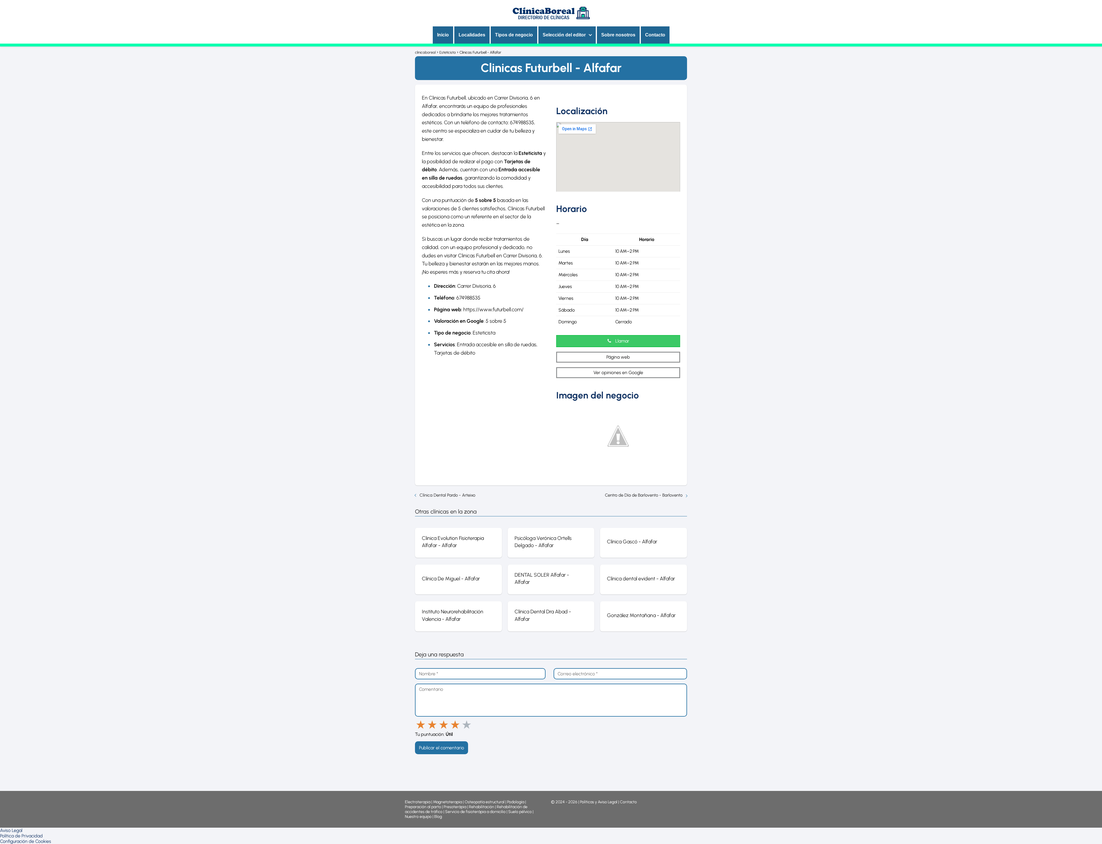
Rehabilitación (482, 806)
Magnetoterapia (448, 802)
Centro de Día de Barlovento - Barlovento (643, 495)
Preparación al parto (423, 806)
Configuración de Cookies (25, 841)
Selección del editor (564, 34)
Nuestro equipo (418, 816)
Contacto (655, 34)
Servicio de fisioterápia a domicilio (475, 811)
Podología (516, 802)
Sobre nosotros (618, 34)
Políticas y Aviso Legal (599, 802)
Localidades (472, 34)
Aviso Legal (11, 830)
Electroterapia (417, 802)
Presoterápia (455, 806)
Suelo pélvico (520, 811)
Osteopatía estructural (485, 802)
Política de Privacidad (21, 836)
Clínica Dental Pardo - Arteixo (447, 495)
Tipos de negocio (514, 34)
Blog (438, 816)
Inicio (443, 34)
